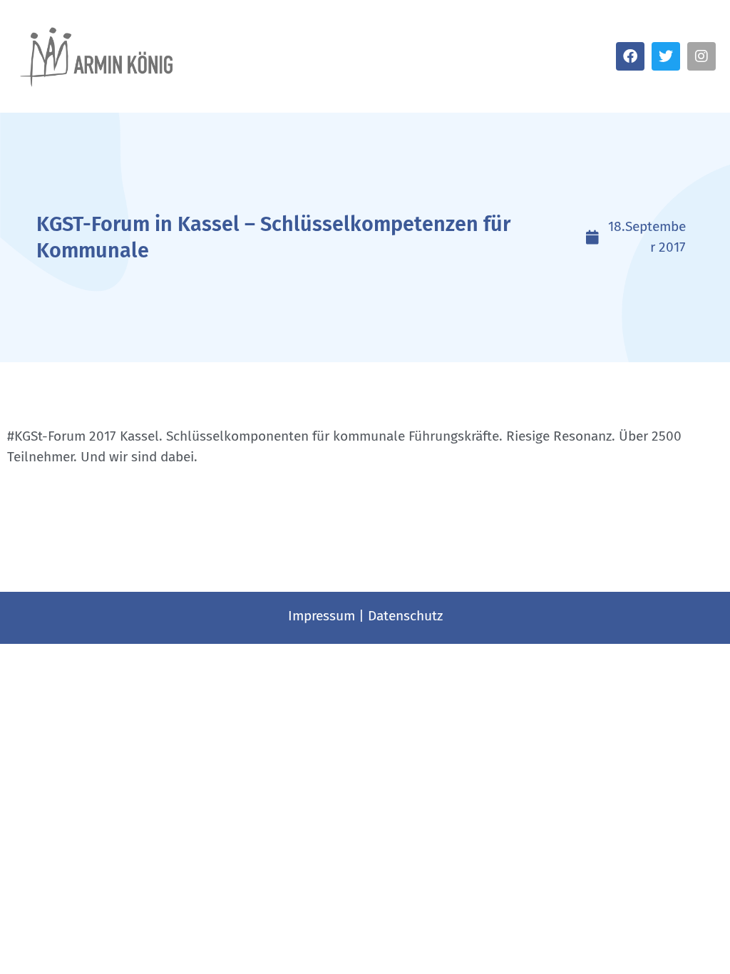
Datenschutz (405, 616)
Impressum (321, 616)
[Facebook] (630, 56)
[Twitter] (666, 56)
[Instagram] (701, 56)
